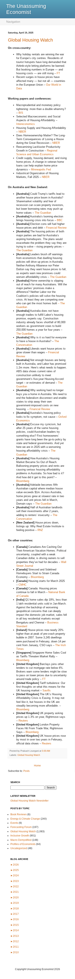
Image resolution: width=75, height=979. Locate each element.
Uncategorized (18, 848)
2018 (14, 908)
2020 (14, 897)
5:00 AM (46, 751)
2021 (14, 891)
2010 (14, 952)
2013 (14, 936)
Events (14, 822)
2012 (14, 941)
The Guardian (43, 212)
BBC (59, 220)
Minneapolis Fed (41, 169)
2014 (14, 930)
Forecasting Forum (21, 827)
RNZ (40, 530)
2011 (14, 946)
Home (37, 765)
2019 (14, 902)
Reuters (23, 720)
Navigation (13, 21)
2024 (14, 875)
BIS (21, 112)
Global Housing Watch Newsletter (29, 800)
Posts (26, 771)
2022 (14, 886)
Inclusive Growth (19, 835)
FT (58, 73)
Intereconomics (25, 124)
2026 (14, 864)
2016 (14, 919)
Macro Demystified (20, 840)
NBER (22, 131)
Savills (46, 690)
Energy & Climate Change (25, 818)
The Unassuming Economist (26, 9)
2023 (14, 881)
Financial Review (56, 227)
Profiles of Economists (22, 844)
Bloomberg (22, 481)
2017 (14, 914)
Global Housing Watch (30, 40)
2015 (14, 925)
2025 (14, 870)
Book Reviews (18, 814)
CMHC (22, 584)
